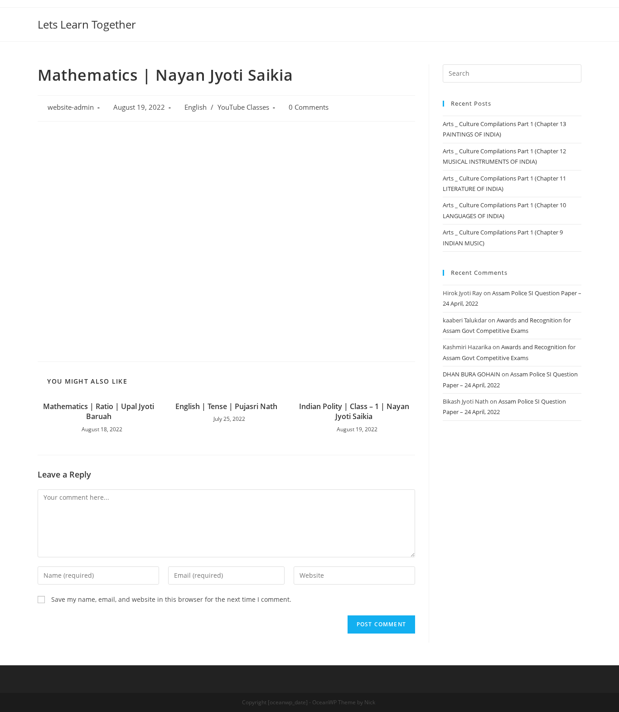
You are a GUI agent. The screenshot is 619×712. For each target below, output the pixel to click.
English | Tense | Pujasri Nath (226, 406)
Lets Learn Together (87, 24)
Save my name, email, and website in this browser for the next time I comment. (171, 599)
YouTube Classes (243, 107)
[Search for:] (512, 72)
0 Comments (309, 107)
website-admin (71, 107)
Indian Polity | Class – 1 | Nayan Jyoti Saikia (354, 411)
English (195, 107)
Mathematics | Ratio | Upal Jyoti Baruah (98, 411)
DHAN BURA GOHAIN (471, 374)
